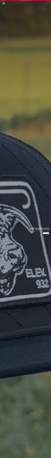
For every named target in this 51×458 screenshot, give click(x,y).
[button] (46, 3)
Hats (14, 3)
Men (20, 3)
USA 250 (34, 3)
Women (23, 3)
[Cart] (49, 3)
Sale (36, 3)
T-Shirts (18, 3)
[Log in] (47, 3)
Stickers (31, 3)
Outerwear (27, 3)
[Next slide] (3, 456)
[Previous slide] (1, 456)
